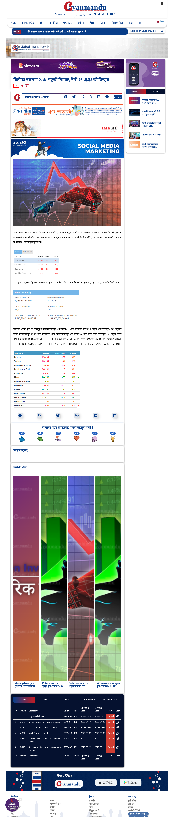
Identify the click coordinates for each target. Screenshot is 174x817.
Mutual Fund (89, 699)
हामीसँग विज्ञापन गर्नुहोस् (138, 814)
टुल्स (131, 23)
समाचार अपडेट (28, 23)
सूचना (140, 23)
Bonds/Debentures (111, 699)
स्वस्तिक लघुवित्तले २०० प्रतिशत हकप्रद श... (150, 101)
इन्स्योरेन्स (54, 23)
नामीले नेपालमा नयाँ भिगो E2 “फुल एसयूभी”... (151, 113)
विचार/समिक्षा (117, 23)
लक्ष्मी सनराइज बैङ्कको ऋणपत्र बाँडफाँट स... (150, 146)
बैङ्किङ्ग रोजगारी (94, 810)
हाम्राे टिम (131, 804)
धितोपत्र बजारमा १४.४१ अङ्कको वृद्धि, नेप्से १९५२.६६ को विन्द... (52, 686)
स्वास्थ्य (52, 800)
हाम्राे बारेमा (132, 800)
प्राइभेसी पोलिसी (134, 810)
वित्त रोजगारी (93, 814)
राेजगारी (103, 23)
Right (67, 699)
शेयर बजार (67, 23)
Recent (156, 91)
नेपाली (162, 21)
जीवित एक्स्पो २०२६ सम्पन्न (151, 135)
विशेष (91, 807)
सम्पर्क (130, 807)
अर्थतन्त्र (81, 23)
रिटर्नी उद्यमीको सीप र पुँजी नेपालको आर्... (151, 125)
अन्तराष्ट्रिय (53, 813)
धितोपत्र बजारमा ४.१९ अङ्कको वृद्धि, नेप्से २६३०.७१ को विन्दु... (108, 686)
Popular (135, 91)
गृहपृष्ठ (13, 23)
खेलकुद (52, 807)
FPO (45, 699)
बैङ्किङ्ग (41, 23)
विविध (52, 810)
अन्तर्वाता (92, 800)
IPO (24, 699)
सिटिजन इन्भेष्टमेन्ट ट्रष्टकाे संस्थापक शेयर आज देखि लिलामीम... (25, 686)
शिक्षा (92, 23)
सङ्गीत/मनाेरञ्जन (55, 803)
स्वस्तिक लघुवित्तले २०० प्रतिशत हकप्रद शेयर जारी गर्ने (51, 31)
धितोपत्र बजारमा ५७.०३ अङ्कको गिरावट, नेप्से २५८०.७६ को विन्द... (78, 686)
